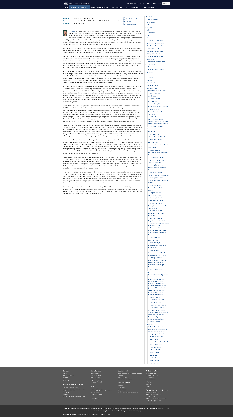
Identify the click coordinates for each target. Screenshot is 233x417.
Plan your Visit (122, 391)
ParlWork (154, 3)
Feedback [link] (102, 414)
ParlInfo (148, 3)
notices (149, 80)
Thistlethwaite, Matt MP (158, 305)
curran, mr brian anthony (156, 200)
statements (150, 38)
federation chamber (153, 83)
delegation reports (153, 19)
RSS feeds (149, 386)
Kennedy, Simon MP (156, 258)
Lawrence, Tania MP (157, 300)
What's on (120, 385)
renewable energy (154, 240)
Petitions (120, 375)
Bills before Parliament (97, 389)
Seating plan (66, 381)
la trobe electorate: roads (157, 91)
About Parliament (132, 7)
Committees (94, 401)
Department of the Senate (153, 393)
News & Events (117, 7)
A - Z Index (149, 383)
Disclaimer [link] (95, 414)
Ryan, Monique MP (155, 347)
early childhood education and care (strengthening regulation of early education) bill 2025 (158, 329)
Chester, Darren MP (156, 172)
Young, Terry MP (155, 104)
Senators (65, 379)
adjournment (151, 75)
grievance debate (152, 88)
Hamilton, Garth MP (156, 198)
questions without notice (155, 46)
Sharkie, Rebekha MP (156, 336)
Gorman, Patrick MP (156, 139)
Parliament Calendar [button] (132, 3)
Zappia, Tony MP (155, 98)
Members (66, 394)
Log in (159, 3)
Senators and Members (99, 7)
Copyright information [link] (84, 414)
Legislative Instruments (97, 394)
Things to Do (121, 387)
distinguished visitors (153, 48)
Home (66, 7)
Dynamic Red (66, 377)
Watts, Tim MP (154, 117)
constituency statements (155, 129)
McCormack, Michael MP (158, 307)
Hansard (87, 13)
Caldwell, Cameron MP (157, 157)
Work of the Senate (68, 375)
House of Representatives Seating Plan (74, 396)
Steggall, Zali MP (155, 134)
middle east (152, 96)
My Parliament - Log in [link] (152, 373)
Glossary (148, 384)
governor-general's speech (155, 69)
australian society (153, 101)
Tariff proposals (95, 393)
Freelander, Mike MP (156, 218)
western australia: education (157, 137)
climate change (153, 142)
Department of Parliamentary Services (156, 398)
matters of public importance (156, 62)
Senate (65, 373)
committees (151, 22)
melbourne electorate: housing (158, 106)
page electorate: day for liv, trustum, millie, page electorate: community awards (158, 223)
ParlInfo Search (150, 377)
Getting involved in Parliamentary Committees (130, 373)
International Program (96, 383)
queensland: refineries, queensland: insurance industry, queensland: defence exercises (158, 121)
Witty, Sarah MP (155, 109)
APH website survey (151, 379)
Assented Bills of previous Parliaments (101, 391)
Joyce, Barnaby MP (155, 243)
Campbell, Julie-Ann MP (157, 193)
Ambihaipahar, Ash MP (156, 178)
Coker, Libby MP (155, 358)
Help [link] (108, 414)
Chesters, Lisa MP (155, 150)
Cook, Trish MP (154, 250)
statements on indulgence (155, 43)
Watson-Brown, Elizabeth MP (159, 145)
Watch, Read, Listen (96, 375)
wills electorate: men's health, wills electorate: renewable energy (157, 232)
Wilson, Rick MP (156, 302)
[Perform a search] (168, 3)
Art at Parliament (122, 389)
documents (150, 59)
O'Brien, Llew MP (155, 352)
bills (148, 25)
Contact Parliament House (125, 379)
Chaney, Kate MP (155, 360)
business (150, 27)
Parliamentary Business (78, 7)
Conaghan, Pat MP (155, 185)
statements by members (155, 40)
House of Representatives (70, 387)
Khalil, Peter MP (155, 237)
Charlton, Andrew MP (156, 203)
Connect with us (122, 377)
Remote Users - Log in (152, 375)
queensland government (156, 195)
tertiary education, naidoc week (158, 175)
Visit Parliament (149, 7)
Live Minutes (66, 393)
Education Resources (96, 379)
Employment (149, 381)
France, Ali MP (154, 355)
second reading (155, 297)
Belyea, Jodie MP (155, 350)
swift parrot (152, 147)
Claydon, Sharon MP (156, 269)
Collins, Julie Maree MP (157, 165)
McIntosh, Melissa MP (156, 211)
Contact (142, 3)
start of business (151, 17)
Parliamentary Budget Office (153, 400)
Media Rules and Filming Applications (128, 393)
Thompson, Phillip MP (156, 126)
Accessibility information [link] (69, 414)
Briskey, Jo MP (154, 363)
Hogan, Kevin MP (155, 228)
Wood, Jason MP (155, 93)
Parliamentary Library (96, 381)
